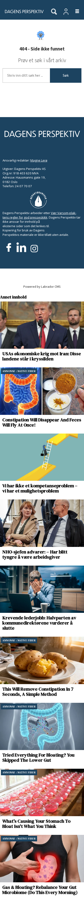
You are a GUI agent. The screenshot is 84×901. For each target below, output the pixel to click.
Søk (66, 75)
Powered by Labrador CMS (42, 286)
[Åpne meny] (74, 11)
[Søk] (53, 12)
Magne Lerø (38, 160)
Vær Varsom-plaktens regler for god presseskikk (39, 215)
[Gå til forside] (23, 11)
